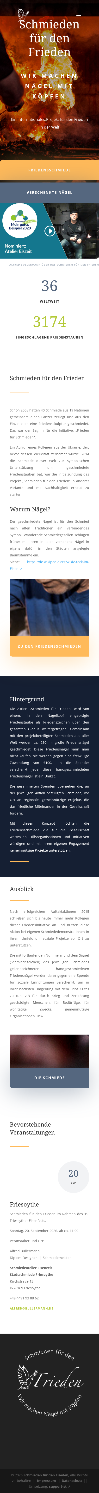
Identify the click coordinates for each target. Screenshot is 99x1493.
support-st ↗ (59, 1486)
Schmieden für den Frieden (46, 1475)
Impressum (46, 1480)
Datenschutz (72, 1480)
